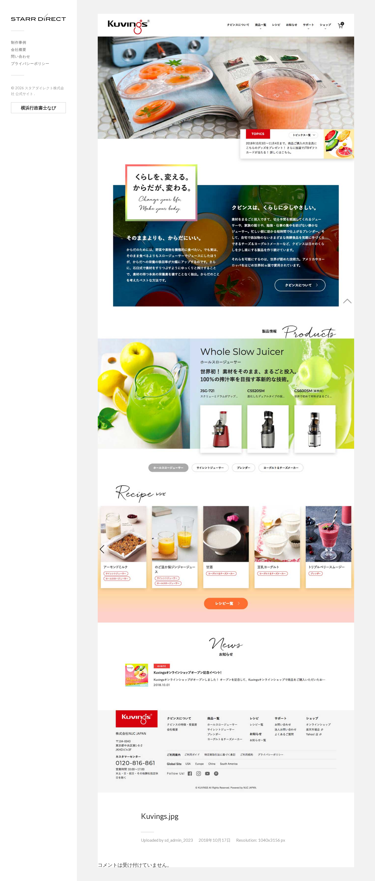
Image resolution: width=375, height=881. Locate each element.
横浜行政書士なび (38, 107)
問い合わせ (20, 56)
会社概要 (18, 49)
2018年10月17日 (214, 840)
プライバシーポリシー (30, 63)
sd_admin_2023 (178, 840)
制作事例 (18, 42)
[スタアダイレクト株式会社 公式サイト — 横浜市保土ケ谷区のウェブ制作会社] (38, 17)
